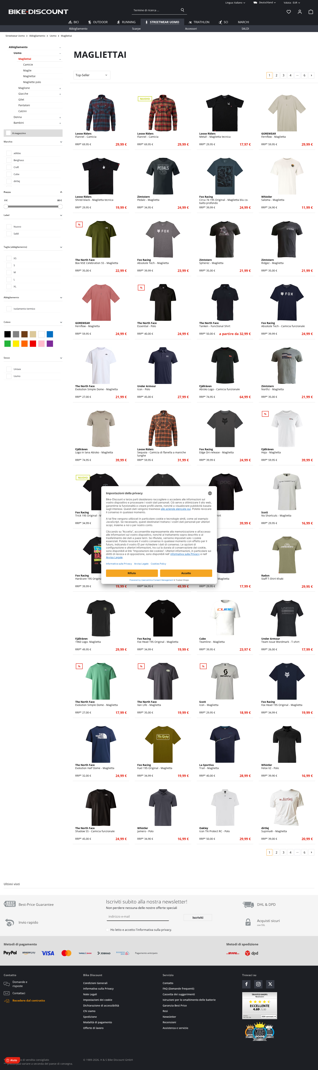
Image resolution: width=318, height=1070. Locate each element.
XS (15, 258)
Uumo (17, 376)
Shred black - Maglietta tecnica (94, 198)
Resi (165, 1011)
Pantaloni (24, 105)
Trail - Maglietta (209, 767)
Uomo (18, 53)
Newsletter (169, 1016)
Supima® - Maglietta (274, 830)
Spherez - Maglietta (211, 261)
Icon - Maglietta (208, 703)
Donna (18, 117)
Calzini (22, 111)
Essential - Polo (147, 325)
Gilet (21, 99)
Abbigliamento (18, 47)
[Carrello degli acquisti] (309, 11)
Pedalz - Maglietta (148, 198)
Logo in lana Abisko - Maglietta (94, 451)
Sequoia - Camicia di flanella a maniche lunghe (161, 452)
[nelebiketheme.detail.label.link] (101, 113)
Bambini (19, 122)
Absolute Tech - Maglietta (153, 261)
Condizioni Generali (95, 983)
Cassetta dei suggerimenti (179, 994)
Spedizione (90, 1016)
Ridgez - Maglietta (272, 261)
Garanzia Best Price (175, 1005)
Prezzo (7, 192)
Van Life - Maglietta (149, 703)
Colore (7, 322)
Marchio (8, 141)
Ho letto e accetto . (141, 930)
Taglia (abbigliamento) (15, 246)
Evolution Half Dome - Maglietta (94, 767)
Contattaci (19, 993)
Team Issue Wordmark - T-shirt (280, 640)
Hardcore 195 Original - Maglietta (95, 577)
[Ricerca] (182, 10)
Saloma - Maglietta (272, 198)
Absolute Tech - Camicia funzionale (283, 325)
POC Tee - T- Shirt (210, 514)
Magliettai (24, 59)
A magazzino (19, 133)
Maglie (27, 70)
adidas (17, 153)
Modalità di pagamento (97, 1022)
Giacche (23, 93)
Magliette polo (32, 82)
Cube (16, 174)
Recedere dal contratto (29, 1000)
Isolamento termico (24, 308)
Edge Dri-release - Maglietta (216, 451)
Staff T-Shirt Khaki (272, 577)
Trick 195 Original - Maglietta (93, 514)
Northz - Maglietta (272, 388)
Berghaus (19, 160)
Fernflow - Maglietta (273, 135)
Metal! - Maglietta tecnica (215, 135)
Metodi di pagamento (20, 944)
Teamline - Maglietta (212, 640)
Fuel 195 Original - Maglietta (154, 767)
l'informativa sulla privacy (153, 930)
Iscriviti (197, 918)
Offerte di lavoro (93, 1028)
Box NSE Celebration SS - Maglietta (96, 261)
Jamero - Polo (145, 830)
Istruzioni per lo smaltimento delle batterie (189, 1000)
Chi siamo (89, 1011)
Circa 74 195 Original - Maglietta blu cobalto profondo (223, 200)
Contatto (168, 983)
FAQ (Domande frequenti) (178, 988)
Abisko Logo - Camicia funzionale (219, 388)
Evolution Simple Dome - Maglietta (96, 388)
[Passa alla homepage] (38, 11)
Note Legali (90, 994)
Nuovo (17, 226)
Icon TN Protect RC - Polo (214, 830)
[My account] (299, 11)
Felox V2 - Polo (270, 767)
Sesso (7, 357)
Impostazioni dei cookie (97, 1000)
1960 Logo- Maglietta (88, 640)
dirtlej (17, 181)
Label (6, 215)
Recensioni (169, 1022)
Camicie (28, 64)
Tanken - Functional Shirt (214, 325)
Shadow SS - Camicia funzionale (95, 830)
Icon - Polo (146, 388)
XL (15, 286)
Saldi (16, 233)
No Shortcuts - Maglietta (276, 514)
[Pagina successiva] (311, 75)
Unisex (17, 369)
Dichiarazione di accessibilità (101, 1005)
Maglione (24, 88)
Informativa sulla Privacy (98, 988)
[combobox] (155, 10)
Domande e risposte (20, 984)
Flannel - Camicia (85, 135)
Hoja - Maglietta (271, 451)
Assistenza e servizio (175, 1028)
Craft (16, 167)
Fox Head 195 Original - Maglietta (157, 640)
